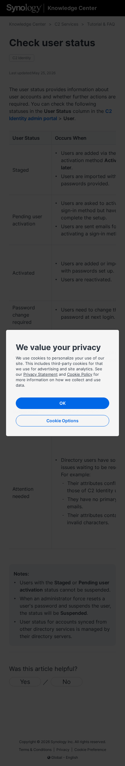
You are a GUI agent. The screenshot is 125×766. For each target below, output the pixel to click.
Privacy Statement (40, 374)
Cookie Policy (79, 374)
